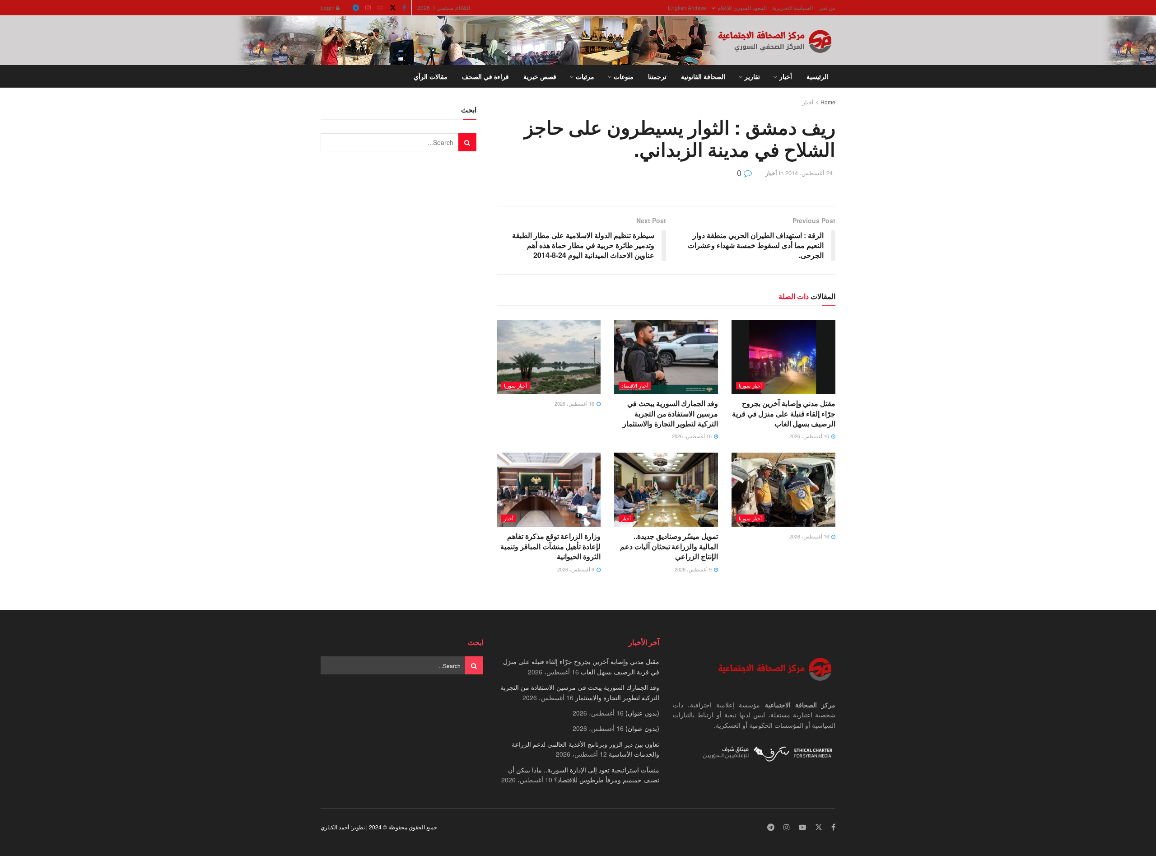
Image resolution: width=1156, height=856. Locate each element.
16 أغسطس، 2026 (809, 436)
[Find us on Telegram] (356, 7)
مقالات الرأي (430, 76)
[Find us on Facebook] (404, 7)
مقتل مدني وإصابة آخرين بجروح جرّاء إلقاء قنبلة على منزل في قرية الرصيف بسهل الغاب (783, 413)
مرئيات (585, 76)
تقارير (752, 76)
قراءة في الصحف (485, 76)
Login (328, 7)
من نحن (826, 7)
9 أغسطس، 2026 (694, 569)
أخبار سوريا (750, 385)
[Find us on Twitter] (393, 7)
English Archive (687, 7)
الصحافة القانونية (703, 76)
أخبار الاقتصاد (634, 385)
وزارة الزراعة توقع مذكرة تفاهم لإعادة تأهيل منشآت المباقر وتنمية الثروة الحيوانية (550, 546)
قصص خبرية (539, 76)
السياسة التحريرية (792, 7)
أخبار (785, 76)
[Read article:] (549, 357)
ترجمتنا (657, 76)
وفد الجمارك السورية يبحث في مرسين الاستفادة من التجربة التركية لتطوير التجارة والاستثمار (670, 413)
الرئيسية (817, 76)
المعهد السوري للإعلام (742, 7)
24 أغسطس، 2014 (809, 172)
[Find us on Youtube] (380, 7)
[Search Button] (324, 76)
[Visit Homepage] (776, 40)
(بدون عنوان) (642, 712)
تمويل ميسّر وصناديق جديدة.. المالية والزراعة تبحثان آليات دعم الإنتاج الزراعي (669, 546)
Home (827, 102)
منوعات (624, 76)
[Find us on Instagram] (368, 7)
